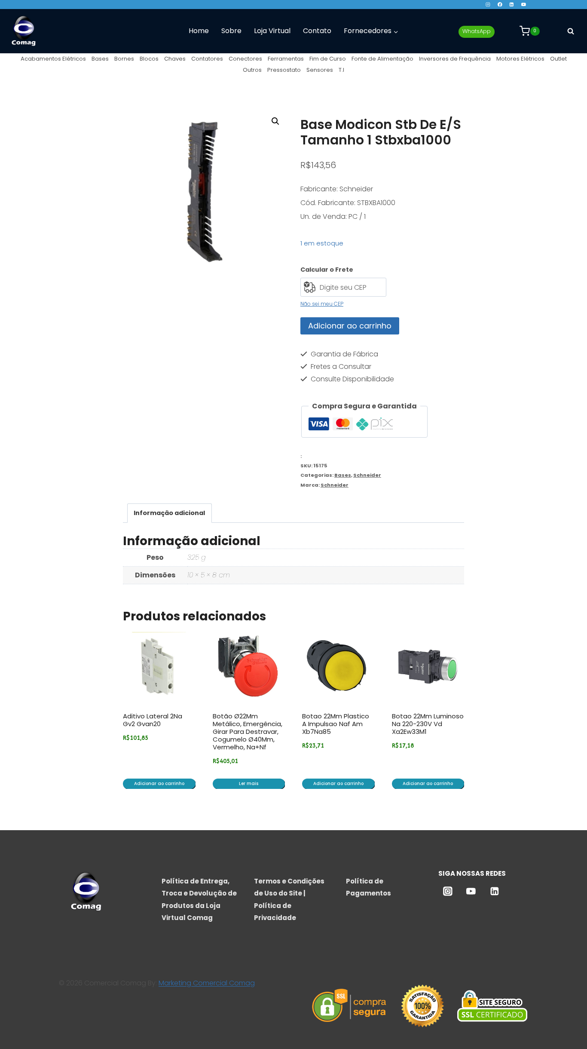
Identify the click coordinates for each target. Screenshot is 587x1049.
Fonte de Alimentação (382, 59)
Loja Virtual (272, 31)
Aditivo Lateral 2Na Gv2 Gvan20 (152, 720)
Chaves (175, 59)
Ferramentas (286, 59)
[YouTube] (523, 4)
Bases (100, 59)
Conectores (245, 59)
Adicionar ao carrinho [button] (159, 783)
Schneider (367, 475)
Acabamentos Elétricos (53, 59)
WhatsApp (476, 31)
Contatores (207, 59)
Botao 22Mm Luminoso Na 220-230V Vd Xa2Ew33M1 (428, 724)
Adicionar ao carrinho (349, 325)
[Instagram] (487, 4)
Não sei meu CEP (321, 303)
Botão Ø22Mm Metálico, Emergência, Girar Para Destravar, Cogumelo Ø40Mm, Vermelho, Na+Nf (247, 731)
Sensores (319, 70)
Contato (317, 31)
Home (199, 31)
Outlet (558, 59)
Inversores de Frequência (455, 59)
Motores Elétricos (520, 59)
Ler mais (248, 783)
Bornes (124, 59)
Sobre (231, 31)
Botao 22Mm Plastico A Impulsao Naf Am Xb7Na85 (335, 724)
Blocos (149, 59)
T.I (341, 70)
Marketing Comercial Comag (207, 983)
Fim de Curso (327, 59)
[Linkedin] (511, 4)
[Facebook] (499, 4)
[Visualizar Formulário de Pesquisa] (571, 31)
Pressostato (284, 70)
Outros (252, 70)
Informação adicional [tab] (169, 513)
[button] (275, 121)
